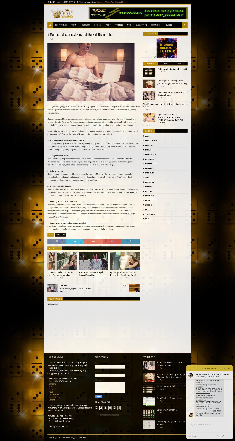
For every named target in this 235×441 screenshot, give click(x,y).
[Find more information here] (209, 402)
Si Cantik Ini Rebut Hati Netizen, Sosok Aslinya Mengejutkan (61, 273)
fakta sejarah (151, 164)
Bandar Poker (141, 25)
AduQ (129, 25)
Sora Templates (62, 438)
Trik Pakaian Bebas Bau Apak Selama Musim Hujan (91, 273)
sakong (169, 25)
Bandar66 (86, 25)
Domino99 (119, 25)
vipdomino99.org (78, 2)
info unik (149, 173)
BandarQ (97, 25)
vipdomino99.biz (62, 2)
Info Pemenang (61, 25)
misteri (148, 191)
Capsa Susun (156, 25)
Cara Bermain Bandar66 (167, 410)
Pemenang (149, 196)
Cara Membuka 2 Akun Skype (169, 398)
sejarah (148, 210)
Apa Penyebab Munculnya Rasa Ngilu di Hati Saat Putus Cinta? (123, 273)
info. (147, 177)
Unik (147, 219)
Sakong (148, 205)
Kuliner (148, 187)
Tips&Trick (60, 235)
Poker (108, 25)
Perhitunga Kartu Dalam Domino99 (172, 69)
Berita (73, 25)
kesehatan (149, 182)
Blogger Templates (78, 438)
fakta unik (149, 168)
